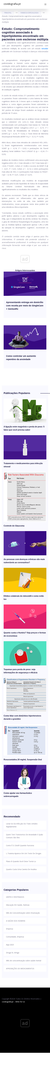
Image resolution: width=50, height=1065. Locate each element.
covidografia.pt (12, 4)
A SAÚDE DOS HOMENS (15, 921)
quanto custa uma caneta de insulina (21, 869)
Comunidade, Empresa (15, 937)
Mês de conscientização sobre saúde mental (23, 960)
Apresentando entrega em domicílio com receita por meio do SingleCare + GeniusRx (24, 305)
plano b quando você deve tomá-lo (21, 861)
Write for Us (20, 1002)
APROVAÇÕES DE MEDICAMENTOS (20, 968)
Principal (7, 13)
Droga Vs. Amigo (12, 952)
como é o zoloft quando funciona (20, 845)
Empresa (9, 929)
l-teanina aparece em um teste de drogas (23, 853)
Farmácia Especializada (29, 13)
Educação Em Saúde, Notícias (17, 905)
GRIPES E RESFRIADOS (15, 897)
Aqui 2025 (10, 945)
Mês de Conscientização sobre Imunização (23, 913)
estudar (45, 48)
